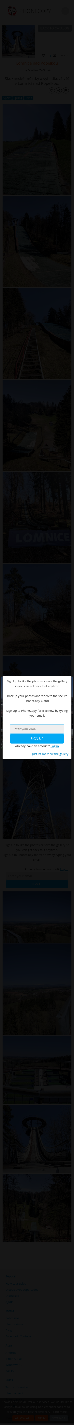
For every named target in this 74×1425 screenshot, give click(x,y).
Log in (55, 746)
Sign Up (37, 738)
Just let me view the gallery (50, 754)
